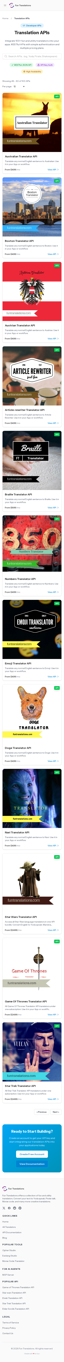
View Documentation (32, 1163)
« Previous (42, 1112)
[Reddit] (14, 1208)
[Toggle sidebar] (5, 5)
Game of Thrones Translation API (18, 1287)
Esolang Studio (9, 1255)
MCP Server (8, 1274)
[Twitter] (3, 1208)
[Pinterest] (19, 1208)
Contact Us (7, 1333)
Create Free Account (32, 1154)
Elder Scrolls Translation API (15, 1309)
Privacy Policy (9, 1328)
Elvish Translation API (12, 1298)
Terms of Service (10, 1322)
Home (5, 18)
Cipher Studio (9, 1250)
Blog (4, 1237)
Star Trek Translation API (14, 1303)
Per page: (7, 86)
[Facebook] (9, 1208)
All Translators (9, 1227)
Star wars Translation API (14, 1292)
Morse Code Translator (13, 1261)
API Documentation (11, 1232)
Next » (56, 1112)
